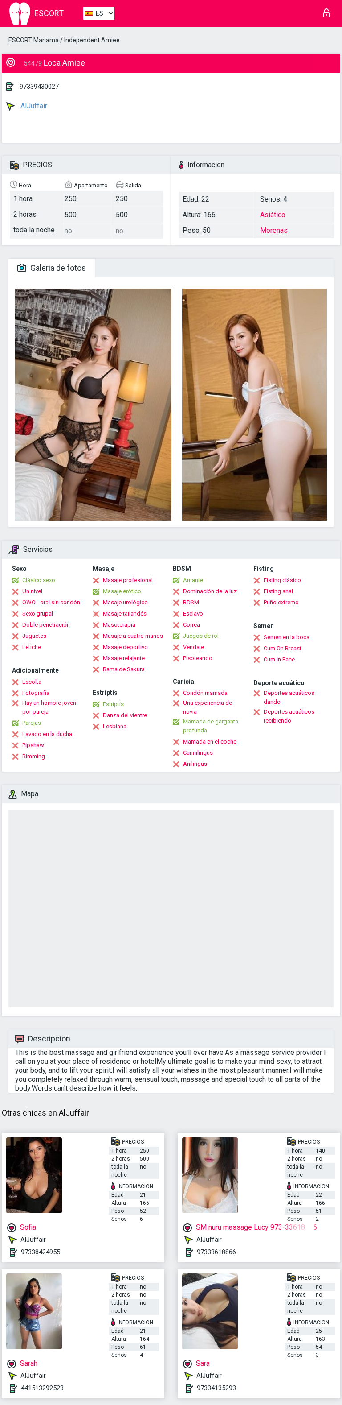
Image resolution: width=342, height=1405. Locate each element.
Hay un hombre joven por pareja (49, 707)
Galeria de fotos (57, 268)
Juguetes (34, 635)
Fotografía (35, 693)
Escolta (31, 681)
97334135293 (216, 1388)
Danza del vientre (125, 715)
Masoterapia (119, 624)
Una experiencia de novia (207, 707)
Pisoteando (197, 658)
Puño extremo (281, 602)
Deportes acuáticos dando (289, 697)
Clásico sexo (38, 580)
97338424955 (40, 1252)
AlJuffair (33, 106)
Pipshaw (33, 745)
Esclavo (193, 613)
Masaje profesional (128, 580)
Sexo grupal (37, 613)
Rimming (33, 756)
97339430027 (39, 87)
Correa (191, 624)
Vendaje (193, 647)
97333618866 (216, 1252)
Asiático (272, 215)
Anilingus (195, 763)
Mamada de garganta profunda (210, 726)
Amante (193, 580)
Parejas (31, 722)
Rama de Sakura (124, 669)
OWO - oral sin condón (51, 602)
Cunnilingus (198, 752)
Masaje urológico (125, 602)
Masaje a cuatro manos (133, 635)
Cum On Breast (282, 648)
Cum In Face (279, 659)
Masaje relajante (124, 658)
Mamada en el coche (209, 741)
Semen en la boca (286, 637)
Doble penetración (46, 624)
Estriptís (113, 704)
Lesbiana (114, 726)
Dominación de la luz (210, 591)
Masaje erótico (122, 591)
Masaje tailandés (125, 613)
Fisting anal (278, 591)
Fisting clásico (282, 580)
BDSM (191, 602)
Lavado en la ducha (47, 734)
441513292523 (42, 1388)
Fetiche (31, 647)
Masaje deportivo (125, 647)
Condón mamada (205, 693)
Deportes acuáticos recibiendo (289, 716)
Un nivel (32, 591)
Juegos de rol (201, 635)
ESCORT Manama (33, 40)
